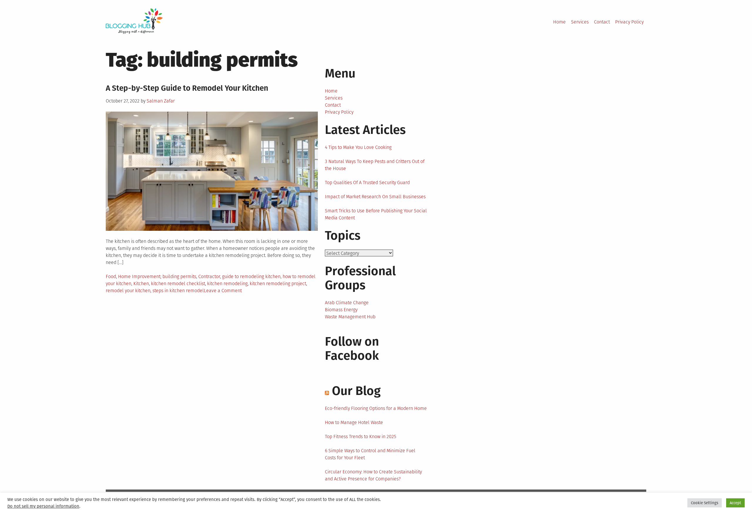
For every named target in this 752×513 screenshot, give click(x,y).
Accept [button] (735, 503)
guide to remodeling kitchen (251, 276)
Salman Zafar (161, 101)
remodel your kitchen (128, 290)
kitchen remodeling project (278, 283)
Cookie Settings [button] (704, 503)
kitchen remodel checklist (178, 283)
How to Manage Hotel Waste (354, 422)
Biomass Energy (341, 309)
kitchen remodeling (227, 283)
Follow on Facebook (352, 348)
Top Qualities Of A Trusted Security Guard (367, 182)
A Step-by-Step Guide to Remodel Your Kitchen (187, 88)
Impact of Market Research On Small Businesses (375, 196)
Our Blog (356, 391)
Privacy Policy (629, 22)
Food (111, 276)
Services (580, 22)
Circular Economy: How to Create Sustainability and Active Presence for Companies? (373, 475)
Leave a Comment (223, 290)
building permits (179, 276)
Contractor (209, 276)
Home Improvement (139, 276)
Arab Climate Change (347, 302)
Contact (602, 22)
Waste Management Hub (350, 316)
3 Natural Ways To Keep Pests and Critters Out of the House (374, 165)
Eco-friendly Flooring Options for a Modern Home (376, 408)
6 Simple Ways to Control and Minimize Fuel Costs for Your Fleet (370, 454)
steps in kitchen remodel (178, 290)
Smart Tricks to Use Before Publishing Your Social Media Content (376, 214)
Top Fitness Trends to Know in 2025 (360, 436)
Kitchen (141, 283)
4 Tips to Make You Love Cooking (358, 147)
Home (559, 22)
